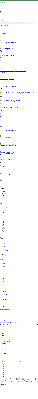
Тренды (3, 344)
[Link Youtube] (4, 360)
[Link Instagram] (3, 360)
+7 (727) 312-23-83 (2, 8)
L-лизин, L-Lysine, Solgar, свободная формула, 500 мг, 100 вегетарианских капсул (10, 101)
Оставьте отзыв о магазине (5, 352)
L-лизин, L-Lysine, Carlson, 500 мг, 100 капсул (6, 137)
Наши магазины (4, 353)
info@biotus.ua (3, 334)
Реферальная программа (5, 350)
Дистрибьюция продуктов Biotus (6, 339)
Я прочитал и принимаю (3, 384)
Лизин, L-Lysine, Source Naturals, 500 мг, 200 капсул (6, 160)
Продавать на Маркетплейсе (5, 340)
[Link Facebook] (2, 360)
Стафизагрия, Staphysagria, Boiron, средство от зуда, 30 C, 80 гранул (8, 145)
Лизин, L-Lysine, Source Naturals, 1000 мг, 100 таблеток (7, 79)
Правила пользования (4, 343)
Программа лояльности (5, 349)
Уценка (3, 347)
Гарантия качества (4, 351)
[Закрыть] (1, 382)
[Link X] (5, 360)
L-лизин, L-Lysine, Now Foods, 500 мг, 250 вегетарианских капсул (8, 130)
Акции (3, 346)
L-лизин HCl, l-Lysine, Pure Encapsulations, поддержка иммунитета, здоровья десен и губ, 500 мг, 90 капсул (13, 324)
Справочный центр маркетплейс (6, 341)
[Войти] (0, 9)
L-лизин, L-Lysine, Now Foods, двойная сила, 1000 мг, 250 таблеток (8, 108)
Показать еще (2, 36)
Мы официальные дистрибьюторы (6, 338)
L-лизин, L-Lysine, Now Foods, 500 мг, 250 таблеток (6, 153)
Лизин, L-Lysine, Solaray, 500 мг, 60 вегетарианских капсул (7, 49)
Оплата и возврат (4, 348)
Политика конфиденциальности (6, 342)
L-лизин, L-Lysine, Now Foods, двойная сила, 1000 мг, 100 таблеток (8, 42)
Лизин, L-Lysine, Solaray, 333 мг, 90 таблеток (6, 320)
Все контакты (3, 335)
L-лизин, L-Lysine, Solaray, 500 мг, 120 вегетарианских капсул (8, 86)
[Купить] (1, 46)
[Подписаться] (2, 357)
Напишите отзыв (3, 72)
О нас (2, 337)
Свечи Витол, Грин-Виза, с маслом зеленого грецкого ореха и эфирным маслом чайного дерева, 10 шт (13, 71)
